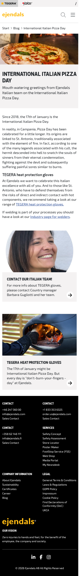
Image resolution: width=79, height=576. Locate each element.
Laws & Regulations (55, 484)
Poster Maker (51, 447)
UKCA (46, 510)
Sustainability (10, 484)
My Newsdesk (51, 464)
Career (6, 493)
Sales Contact (10, 418)
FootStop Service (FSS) (56, 451)
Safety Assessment (54, 438)
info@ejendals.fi (12, 438)
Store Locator (51, 442)
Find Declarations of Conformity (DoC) (55, 503)
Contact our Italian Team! (29, 279)
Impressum (49, 493)
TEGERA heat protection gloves (34, 362)
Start (5, 28)
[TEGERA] (9, 3)
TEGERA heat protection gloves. (40, 204)
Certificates (9, 489)
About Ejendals (11, 480)
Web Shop (49, 455)
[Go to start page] (13, 14)
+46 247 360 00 (11, 409)
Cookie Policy (50, 497)
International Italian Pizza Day (44, 28)
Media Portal (50, 460)
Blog (16, 28)
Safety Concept (52, 433)
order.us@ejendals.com (57, 414)
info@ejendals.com (13, 414)
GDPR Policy (50, 489)
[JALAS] (27, 3)
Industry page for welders (50, 216)
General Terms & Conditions (59, 480)
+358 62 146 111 (11, 433)
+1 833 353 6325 (53, 409)
